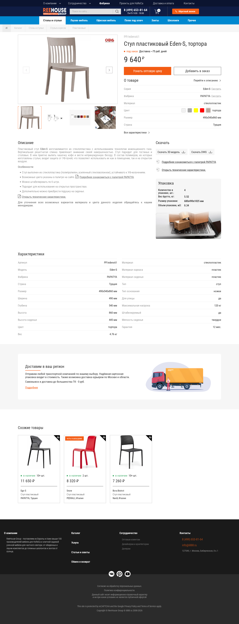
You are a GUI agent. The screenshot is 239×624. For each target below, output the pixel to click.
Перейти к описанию (206, 80)
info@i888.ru (189, 545)
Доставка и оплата (163, 3)
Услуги (75, 542)
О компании (49, 3)
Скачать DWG (199, 152)
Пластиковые (79, 28)
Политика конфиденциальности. (119, 590)
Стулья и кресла (58, 28)
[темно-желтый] (196, 110)
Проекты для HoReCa (131, 3)
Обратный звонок (186, 11)
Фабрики (104, 3)
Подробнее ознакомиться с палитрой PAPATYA (107, 177)
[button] (109, 70)
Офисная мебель (106, 20)
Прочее (192, 20)
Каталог (18, 28)
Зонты (155, 20)
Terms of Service (148, 606)
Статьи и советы (80, 552)
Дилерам (126, 548)
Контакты (189, 3)
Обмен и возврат (80, 561)
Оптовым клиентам (131, 539)
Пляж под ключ (134, 20)
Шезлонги (173, 20)
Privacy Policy (130, 606)
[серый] (189, 110)
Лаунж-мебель (79, 20)
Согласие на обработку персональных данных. (119, 586)
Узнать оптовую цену (147, 71)
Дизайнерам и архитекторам (135, 544)
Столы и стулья (52, 20)
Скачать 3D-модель (169, 152)
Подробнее (31, 387)
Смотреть (216, 89)
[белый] (183, 110)
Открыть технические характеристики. (44, 196)
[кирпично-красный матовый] (202, 110)
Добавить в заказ (197, 71)
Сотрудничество (77, 3)
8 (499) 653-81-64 (135, 11)
